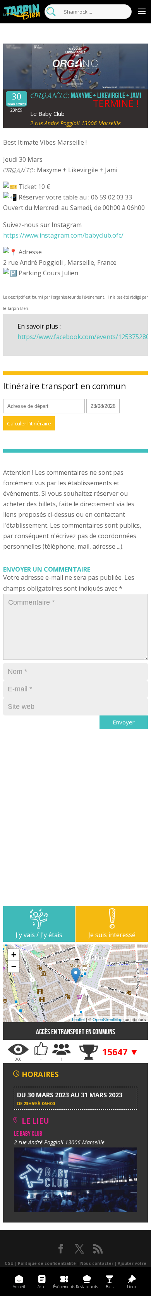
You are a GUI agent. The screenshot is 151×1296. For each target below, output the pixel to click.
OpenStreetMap (107, 1019)
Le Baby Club (47, 113)
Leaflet (78, 1019)
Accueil (19, 1286)
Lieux (132, 1286)
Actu (42, 1286)
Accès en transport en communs (75, 1032)
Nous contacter (96, 1263)
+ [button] (13, 955)
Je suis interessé (112, 934)
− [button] (13, 966)
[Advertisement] (75, 830)
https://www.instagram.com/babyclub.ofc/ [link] (63, 235)
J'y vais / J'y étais (38, 934)
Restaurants (87, 1286)
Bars (109, 1286)
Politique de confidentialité (47, 1263)
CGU (9, 1263)
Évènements (64, 1286)
